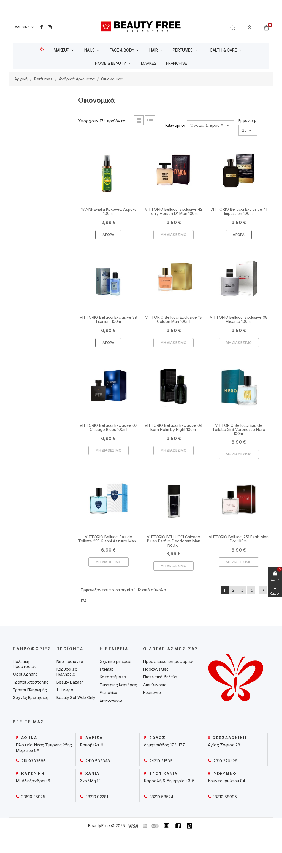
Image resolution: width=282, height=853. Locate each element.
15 (251, 590)
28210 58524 (160, 796)
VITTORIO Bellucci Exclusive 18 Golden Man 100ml (173, 319)
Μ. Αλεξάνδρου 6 (33, 780)
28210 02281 (96, 796)
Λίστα (150, 120)
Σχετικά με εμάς (115, 661)
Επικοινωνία (111, 700)
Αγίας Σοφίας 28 (224, 744)
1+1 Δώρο (64, 689)
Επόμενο (263, 590)
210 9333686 (33, 760)
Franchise (108, 692)
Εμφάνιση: (247, 120)
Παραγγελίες (156, 669)
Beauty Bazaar (69, 682)
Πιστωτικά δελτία (160, 676)
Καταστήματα (113, 676)
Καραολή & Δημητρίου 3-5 (169, 780)
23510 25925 (32, 796)
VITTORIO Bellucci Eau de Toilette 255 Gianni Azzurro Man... (108, 539)
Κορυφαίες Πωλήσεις (66, 671)
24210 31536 (160, 760)
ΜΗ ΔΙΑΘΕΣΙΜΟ (173, 235)
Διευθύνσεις (154, 684)
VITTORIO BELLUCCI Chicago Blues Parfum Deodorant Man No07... (173, 541)
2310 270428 (224, 760)
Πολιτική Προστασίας (25, 664)
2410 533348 (97, 760)
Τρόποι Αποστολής (30, 682)
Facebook (41, 27)
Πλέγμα (139, 120)
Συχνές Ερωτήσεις (30, 697)
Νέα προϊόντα (69, 661)
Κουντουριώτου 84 (226, 780)
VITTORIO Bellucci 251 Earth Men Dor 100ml (239, 539)
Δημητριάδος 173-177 (164, 744)
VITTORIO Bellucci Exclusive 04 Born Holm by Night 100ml (173, 427)
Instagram (50, 27)
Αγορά (108, 235)
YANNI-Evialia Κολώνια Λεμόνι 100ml (108, 211)
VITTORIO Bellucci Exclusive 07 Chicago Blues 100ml (108, 427)
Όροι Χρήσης (25, 674)
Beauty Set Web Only (75, 697)
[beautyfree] (141, 26)
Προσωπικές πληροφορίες (168, 661)
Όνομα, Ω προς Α (210, 125)
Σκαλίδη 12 (90, 780)
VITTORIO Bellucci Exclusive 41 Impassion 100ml (238, 211)
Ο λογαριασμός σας (171, 648)
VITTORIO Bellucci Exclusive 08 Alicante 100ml (239, 319)
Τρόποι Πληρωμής (30, 689)
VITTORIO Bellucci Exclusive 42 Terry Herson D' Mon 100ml (173, 211)
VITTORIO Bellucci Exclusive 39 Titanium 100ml (108, 319)
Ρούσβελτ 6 (91, 744)
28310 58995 (224, 796)
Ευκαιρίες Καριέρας (118, 684)
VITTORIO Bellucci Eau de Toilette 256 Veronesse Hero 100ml (238, 429)
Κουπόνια (152, 692)
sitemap (107, 669)
